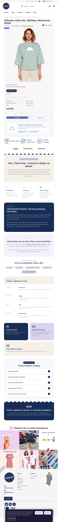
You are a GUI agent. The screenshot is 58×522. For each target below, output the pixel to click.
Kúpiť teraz (41, 117)
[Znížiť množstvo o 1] (7, 114)
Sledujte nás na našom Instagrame (30, 428)
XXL (25, 97)
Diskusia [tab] (41, 148)
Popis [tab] (15, 148)
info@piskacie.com (8, 492)
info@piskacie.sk (22, 131)
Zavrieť (14, 121)
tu (29, 515)
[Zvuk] (39, 1)
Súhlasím (47, 513)
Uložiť (9, 121)
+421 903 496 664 (33, 131)
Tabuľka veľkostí (11, 90)
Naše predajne (34, 475)
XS (7, 97)
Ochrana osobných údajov (22, 485)
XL (20, 97)
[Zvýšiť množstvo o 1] (14, 114)
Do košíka (17, 117)
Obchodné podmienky (19, 478)
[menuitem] (6, 12)
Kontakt (8, 498)
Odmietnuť (39, 513)
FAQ (18, 475)
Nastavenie (11, 518)
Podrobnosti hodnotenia (27, 26)
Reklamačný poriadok (20, 482)
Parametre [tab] (27, 148)
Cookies (19, 488)
